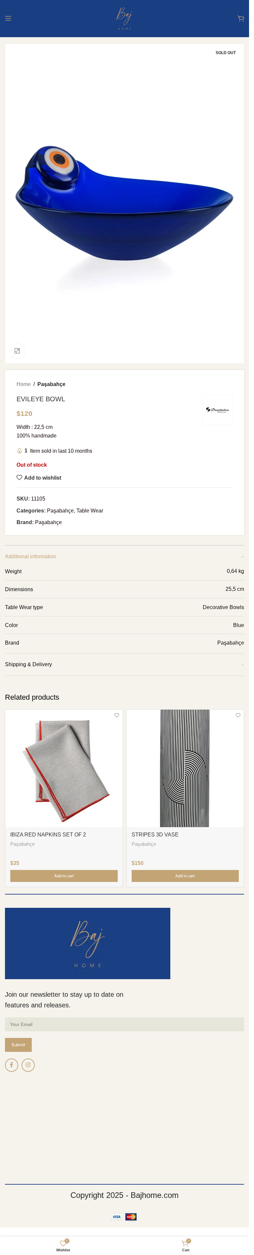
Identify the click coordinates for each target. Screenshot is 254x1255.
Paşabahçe (51, 384)
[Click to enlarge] (17, 351)
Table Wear (89, 510)
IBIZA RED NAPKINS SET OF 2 (48, 834)
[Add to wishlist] (117, 715)
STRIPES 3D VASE (155, 834)
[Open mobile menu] (8, 18)
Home (24, 384)
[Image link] (87, 943)
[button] (64, 876)
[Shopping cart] (240, 18)
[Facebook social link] (11, 1065)
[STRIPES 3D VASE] (185, 768)
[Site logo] (124, 18)
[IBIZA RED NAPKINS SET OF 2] (64, 768)
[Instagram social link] (28, 1065)
